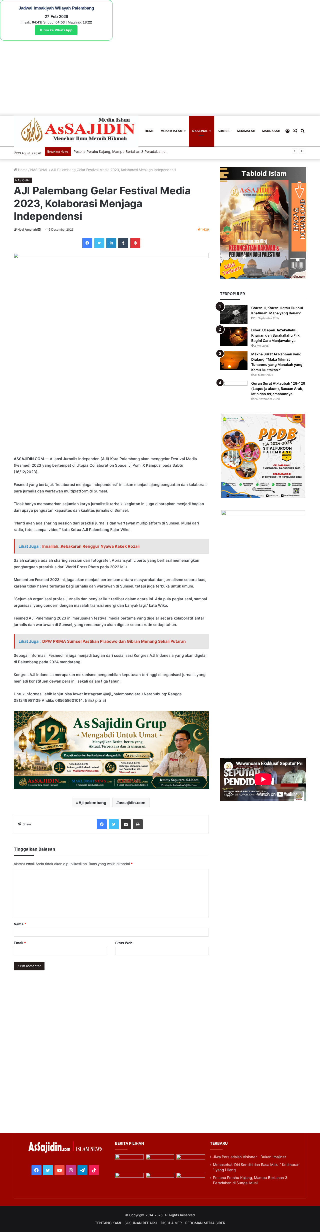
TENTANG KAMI (108, 1223)
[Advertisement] (160, 78)
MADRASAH (271, 131)
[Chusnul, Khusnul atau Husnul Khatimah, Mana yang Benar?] (234, 314)
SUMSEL (224, 131)
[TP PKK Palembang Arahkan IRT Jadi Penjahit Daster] (190, 1162)
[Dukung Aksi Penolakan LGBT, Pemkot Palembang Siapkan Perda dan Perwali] (129, 1162)
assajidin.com (132, 802)
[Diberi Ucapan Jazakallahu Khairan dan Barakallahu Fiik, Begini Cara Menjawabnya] (234, 336)
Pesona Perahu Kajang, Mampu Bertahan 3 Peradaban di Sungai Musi (130, 151)
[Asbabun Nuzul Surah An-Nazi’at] (160, 1181)
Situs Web (123, 943)
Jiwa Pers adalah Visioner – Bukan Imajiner (249, 1157)
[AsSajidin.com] (76, 131)
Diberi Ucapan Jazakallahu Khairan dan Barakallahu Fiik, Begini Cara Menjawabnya (275, 335)
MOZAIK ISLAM (171, 131)
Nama (20, 924)
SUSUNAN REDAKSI (140, 1223)
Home (22, 170)
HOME (149, 131)
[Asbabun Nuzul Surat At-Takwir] (190, 1181)
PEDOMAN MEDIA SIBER (205, 1223)
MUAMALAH (246, 131)
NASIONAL (200, 131)
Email (20, 943)
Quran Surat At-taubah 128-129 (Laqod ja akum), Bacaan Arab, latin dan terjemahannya (278, 388)
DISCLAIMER (171, 1223)
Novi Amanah (27, 229)
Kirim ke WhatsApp (56, 30)
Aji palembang (92, 802)
